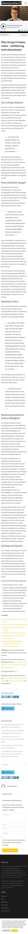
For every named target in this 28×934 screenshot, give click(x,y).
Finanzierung (5, 911)
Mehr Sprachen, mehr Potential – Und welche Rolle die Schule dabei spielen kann (14, 664)
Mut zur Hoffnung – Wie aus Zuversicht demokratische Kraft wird (12, 746)
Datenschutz (4, 908)
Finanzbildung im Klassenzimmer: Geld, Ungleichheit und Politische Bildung (12, 726)
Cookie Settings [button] (6, 930)
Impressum (4, 905)
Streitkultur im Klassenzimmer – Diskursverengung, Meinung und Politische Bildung (12, 739)
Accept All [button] (14, 930)
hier (16, 671)
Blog (2, 899)
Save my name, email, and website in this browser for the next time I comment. (13, 842)
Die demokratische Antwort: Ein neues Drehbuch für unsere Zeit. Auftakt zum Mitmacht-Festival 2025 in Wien (12, 754)
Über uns (3, 896)
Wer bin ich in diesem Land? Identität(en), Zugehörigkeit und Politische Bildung (12, 732)
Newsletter (4, 902)
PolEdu (19, 595)
